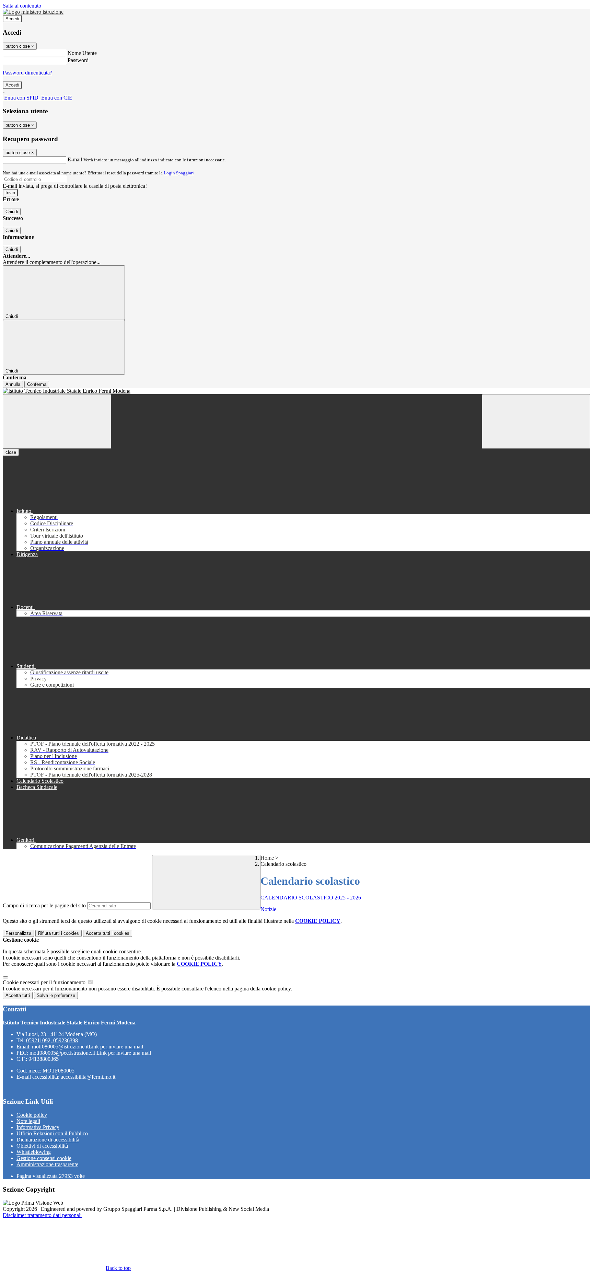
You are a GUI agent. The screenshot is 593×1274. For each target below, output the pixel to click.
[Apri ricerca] (536, 421)
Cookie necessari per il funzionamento (45, 982)
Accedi (12, 18)
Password (78, 60)
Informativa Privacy (37, 1127)
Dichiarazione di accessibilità (47, 1140)
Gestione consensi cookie (43, 1158)
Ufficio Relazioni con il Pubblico (52, 1133)
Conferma (36, 384)
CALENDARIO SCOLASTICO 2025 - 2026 (310, 897)
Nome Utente (82, 53)
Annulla (12, 384)
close (10, 452)
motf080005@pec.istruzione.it (90, 1053)
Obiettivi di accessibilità (42, 1146)
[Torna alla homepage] (296, 391)
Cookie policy (31, 1115)
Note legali (28, 1121)
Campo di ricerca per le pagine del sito (44, 905)
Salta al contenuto (22, 6)
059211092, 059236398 (52, 1040)
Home (267, 858)
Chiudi (11, 211)
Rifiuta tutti (58, 933)
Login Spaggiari (179, 172)
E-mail (75, 159)
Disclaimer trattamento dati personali (42, 1215)
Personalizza (18, 933)
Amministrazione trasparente (47, 1164)
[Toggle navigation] (57, 421)
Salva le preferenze (56, 995)
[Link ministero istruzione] (33, 12)
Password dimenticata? (27, 73)
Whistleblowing (33, 1152)
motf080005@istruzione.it (87, 1046)
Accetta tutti (107, 933)
